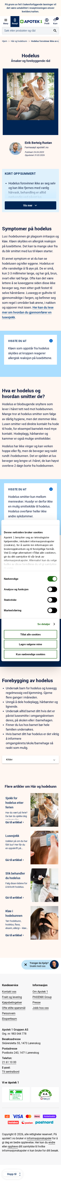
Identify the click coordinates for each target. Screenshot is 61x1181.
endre (51, 1142)
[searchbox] (26, 30)
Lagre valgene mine (30, 644)
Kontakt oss (9, 991)
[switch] (52, 589)
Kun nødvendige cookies (30, 654)
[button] (30, 759)
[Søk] (55, 30)
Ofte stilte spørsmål (13, 1008)
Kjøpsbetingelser (12, 1002)
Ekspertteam (9, 1018)
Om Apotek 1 (40, 991)
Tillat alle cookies (30, 634)
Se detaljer (43, 624)
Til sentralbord (10, 1071)
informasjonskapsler (39, 1138)
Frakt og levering (12, 997)
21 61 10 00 (9, 1062)
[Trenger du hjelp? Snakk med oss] (54, 964)
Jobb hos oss (41, 1008)
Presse (36, 1002)
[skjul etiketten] (26, 965)
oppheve (13, 1146)
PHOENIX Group (42, 997)
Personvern (8, 1013)
